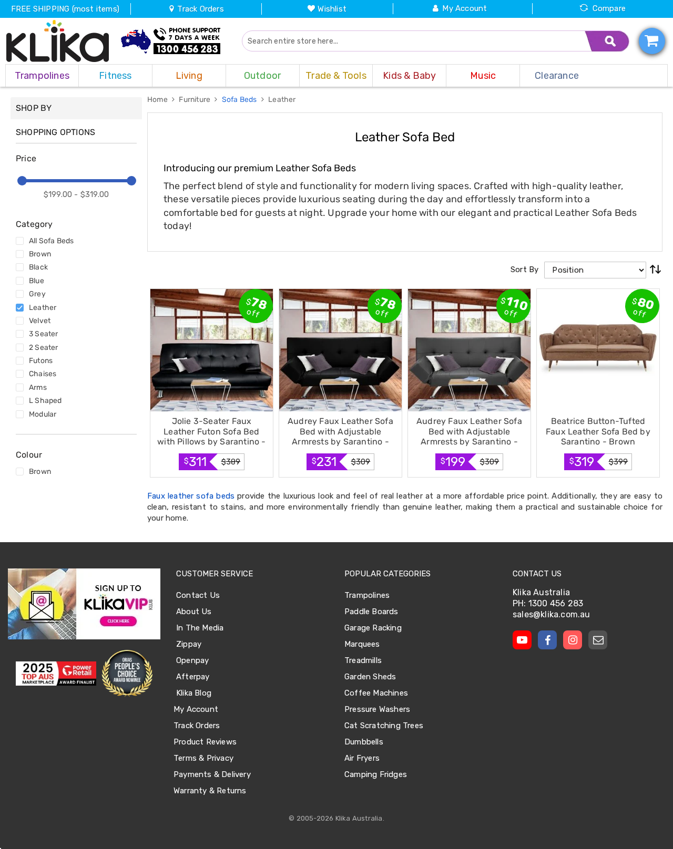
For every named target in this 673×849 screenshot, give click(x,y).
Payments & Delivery (212, 774)
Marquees (362, 644)
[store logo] (57, 41)
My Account (464, 8)
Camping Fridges (375, 774)
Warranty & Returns (210, 790)
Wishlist (332, 9)
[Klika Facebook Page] (547, 639)
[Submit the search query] (607, 40)
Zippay (188, 644)
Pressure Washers (377, 709)
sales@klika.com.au (551, 614)
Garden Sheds (370, 676)
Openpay (192, 660)
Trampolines (367, 595)
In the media (199, 628)
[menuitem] (42, 76)
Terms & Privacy (203, 758)
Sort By (524, 269)
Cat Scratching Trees (383, 725)
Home (158, 99)
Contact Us (198, 595)
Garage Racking (373, 628)
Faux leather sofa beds (190, 496)
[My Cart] (652, 41)
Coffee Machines (376, 693)
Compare (609, 8)
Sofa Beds (240, 99)
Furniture (195, 99)
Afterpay (193, 676)
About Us (194, 611)
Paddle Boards (371, 611)
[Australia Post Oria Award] (126, 673)
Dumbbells (363, 742)
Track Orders (199, 9)
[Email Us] (597, 639)
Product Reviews (205, 742)
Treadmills (363, 660)
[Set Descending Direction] (655, 270)
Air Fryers (362, 758)
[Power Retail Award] (56, 673)
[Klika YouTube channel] (522, 639)
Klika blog (193, 693)
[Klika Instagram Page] (572, 639)
